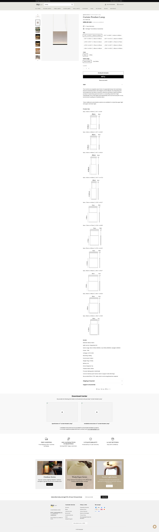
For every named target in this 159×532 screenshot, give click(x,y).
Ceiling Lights (47, 8)
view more (49, 484)
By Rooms (99, 8)
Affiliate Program (68, 519)
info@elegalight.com (58, 512)
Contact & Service (69, 515)
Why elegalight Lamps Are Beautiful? (85, 517)
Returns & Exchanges (84, 513)
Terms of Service (83, 511)
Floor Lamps (67, 8)
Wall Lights (76, 8)
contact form (53, 515)
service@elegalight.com (93, 429)
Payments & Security (84, 507)
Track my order (68, 511)
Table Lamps (57, 8)
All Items (37, 8)
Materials (113, 8)
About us (67, 507)
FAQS (92, 8)
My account (67, 513)
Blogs (106, 8)
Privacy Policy (83, 515)
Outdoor (85, 8)
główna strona (86, 14)
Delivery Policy (83, 509)
